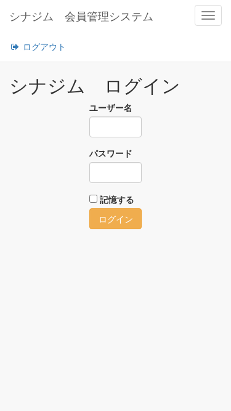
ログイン (116, 219)
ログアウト (43, 46)
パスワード (110, 153)
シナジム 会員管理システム (81, 15)
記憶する (117, 199)
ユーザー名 (110, 107)
